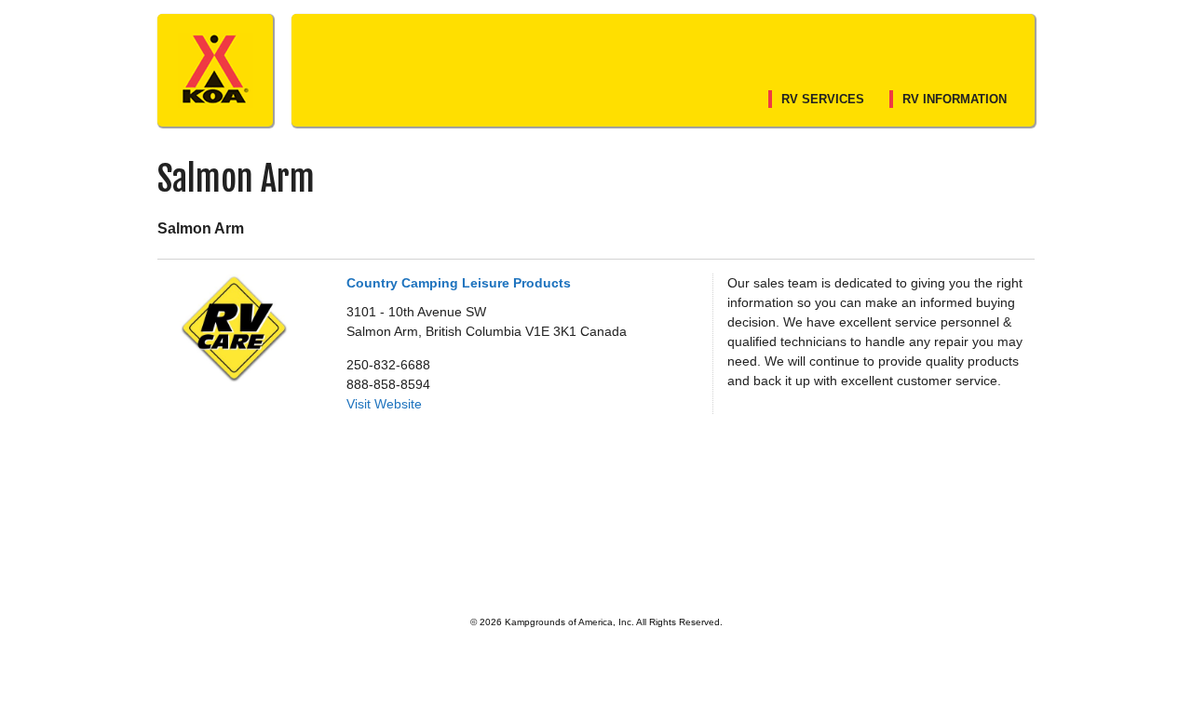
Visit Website (384, 403)
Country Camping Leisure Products (458, 282)
